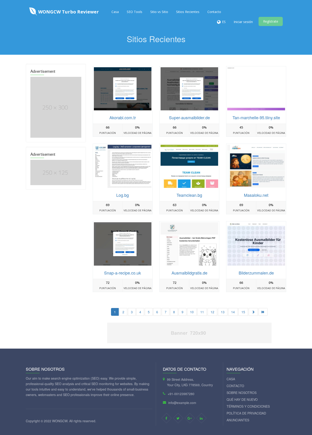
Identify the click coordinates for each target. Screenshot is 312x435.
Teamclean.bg (189, 195)
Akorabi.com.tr (122, 117)
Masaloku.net (256, 195)
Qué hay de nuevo (242, 399)
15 (243, 312)
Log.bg (122, 195)
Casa (115, 12)
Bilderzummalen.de (256, 273)
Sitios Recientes (187, 12)
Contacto (214, 12)
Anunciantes (238, 420)
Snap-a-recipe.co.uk (122, 273)
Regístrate (270, 21)
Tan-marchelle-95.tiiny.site (256, 117)
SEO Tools (134, 12)
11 (202, 312)
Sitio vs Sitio (159, 12)
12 (212, 312)
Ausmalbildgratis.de (189, 273)
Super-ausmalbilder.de (189, 117)
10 (192, 312)
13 (223, 312)
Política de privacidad (246, 413)
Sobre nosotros (241, 392)
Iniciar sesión (243, 22)
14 (233, 312)
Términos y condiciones (248, 406)
